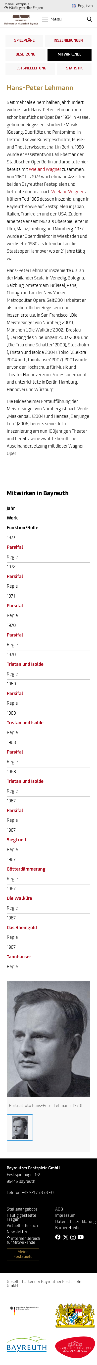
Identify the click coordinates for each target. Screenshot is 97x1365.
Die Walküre (19, 899)
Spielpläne (24, 41)
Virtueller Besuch (22, 1226)
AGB (59, 1210)
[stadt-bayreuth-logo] (27, 1344)
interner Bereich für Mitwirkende (23, 1241)
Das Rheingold (22, 928)
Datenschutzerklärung (75, 1222)
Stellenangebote (22, 1210)
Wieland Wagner (45, 170)
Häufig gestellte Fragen (26, 8)
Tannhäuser (19, 957)
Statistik (74, 68)
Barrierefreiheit (69, 1228)
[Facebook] (58, 1237)
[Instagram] (73, 1238)
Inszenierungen (68, 41)
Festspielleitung (30, 68)
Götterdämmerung (26, 869)
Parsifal (15, 548)
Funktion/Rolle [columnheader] (22, 528)
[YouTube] (81, 1237)
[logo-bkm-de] (24, 1311)
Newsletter (17, 1232)
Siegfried (16, 840)
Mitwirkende (69, 55)
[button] (52, 20)
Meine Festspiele (16, 4)
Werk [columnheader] (12, 518)
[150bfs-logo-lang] (21, 20)
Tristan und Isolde (25, 665)
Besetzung (25, 55)
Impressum (65, 1216)
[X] (65, 1237)
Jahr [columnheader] (11, 509)
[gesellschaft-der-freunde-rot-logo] (75, 1347)
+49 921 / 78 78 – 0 (38, 1193)
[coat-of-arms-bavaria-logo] (75, 1316)
